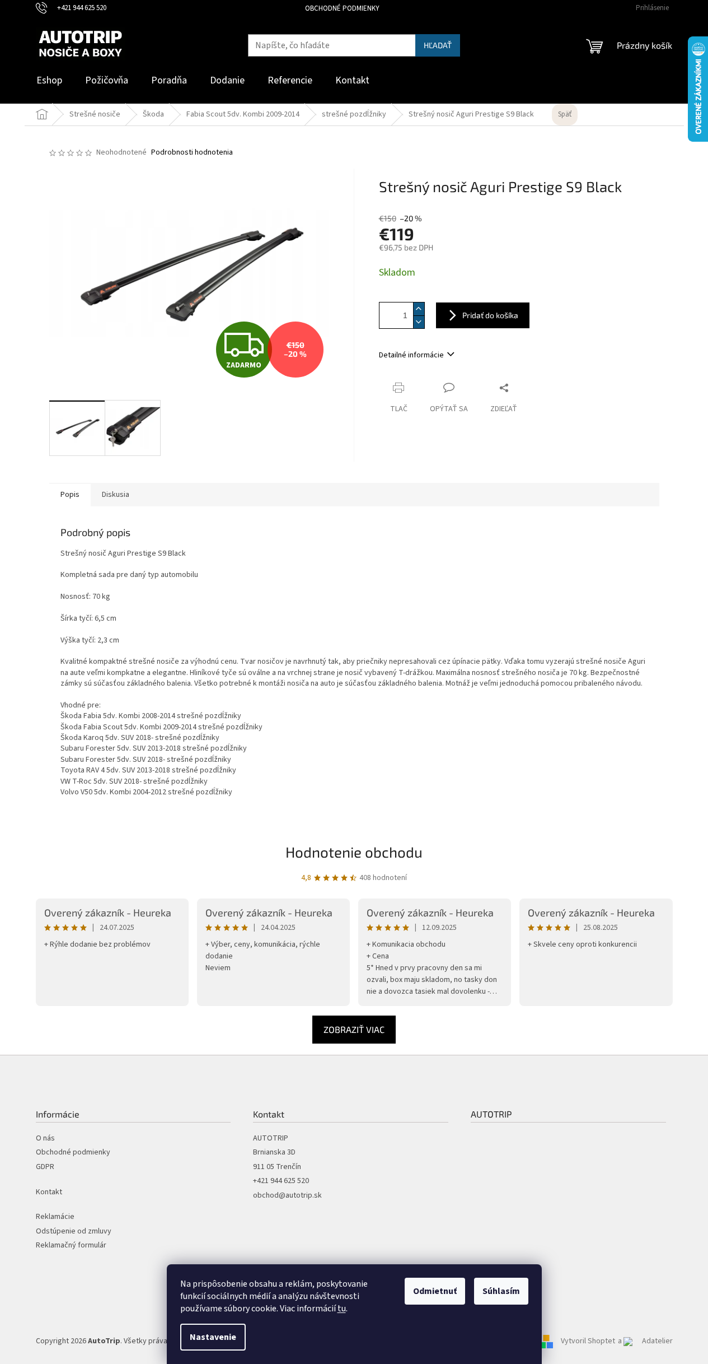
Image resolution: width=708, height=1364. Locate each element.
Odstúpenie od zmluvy (73, 1231)
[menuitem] (49, 81)
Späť (564, 114)
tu (341, 1308)
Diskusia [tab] (115, 494)
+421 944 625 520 (281, 1181)
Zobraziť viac (354, 1029)
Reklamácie (55, 1217)
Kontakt (49, 1192)
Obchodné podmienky (342, 8)
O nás (45, 1138)
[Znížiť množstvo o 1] (418, 321)
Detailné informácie (411, 355)
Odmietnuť (435, 1291)
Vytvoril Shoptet (588, 1341)
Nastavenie (213, 1337)
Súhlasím (501, 1291)
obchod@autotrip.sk (287, 1195)
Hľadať (438, 45)
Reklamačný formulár (71, 1245)
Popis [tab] (69, 494)
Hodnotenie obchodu (354, 851)
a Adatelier (645, 1341)
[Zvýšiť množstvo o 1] (418, 308)
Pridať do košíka (490, 315)
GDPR (45, 1167)
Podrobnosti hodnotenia (192, 152)
